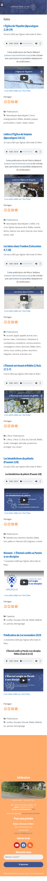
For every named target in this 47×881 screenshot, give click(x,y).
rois (13, 447)
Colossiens (21, 339)
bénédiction (11, 538)
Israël (6, 443)
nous (11, 350)
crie (37, 223)
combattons (9, 343)
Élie (23, 439)
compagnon (9, 346)
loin (5, 541)
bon (35, 335)
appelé (23, 335)
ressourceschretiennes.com (17, 55)
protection (32, 443)
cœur (12, 339)
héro (38, 346)
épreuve (18, 227)
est (27, 439)
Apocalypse (11, 115)
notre (6, 350)
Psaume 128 (21, 541)
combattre (20, 343)
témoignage (19, 623)
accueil (9, 335)
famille (29, 538)
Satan (31, 123)
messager (13, 443)
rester (18, 123)
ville (12, 235)
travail (39, 541)
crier (6, 227)
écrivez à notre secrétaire (31, 813)
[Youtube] (17, 845)
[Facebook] (23, 845)
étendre (21, 538)
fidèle (20, 119)
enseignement (10, 119)
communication (33, 343)
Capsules (10, 616)
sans (23, 231)
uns (29, 354)
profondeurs (9, 123)
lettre (6, 231)
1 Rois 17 (17, 439)
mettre (12, 231)
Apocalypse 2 (23, 115)
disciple (17, 620)
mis (18, 231)
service (16, 354)
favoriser (25, 346)
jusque (34, 119)
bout (32, 115)
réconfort (32, 350)
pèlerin (11, 541)
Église (11, 227)
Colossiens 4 (32, 339)
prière (24, 350)
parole (10, 623)
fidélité (38, 620)
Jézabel (27, 119)
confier (9, 620)
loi (5, 623)
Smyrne (28, 231)
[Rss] (30, 845)
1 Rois (9, 436)
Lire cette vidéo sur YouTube (17, 90)
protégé (7, 447)
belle (32, 223)
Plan (33, 809)
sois (35, 231)
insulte (37, 227)
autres (30, 335)
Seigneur (8, 354)
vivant (19, 447)
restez (25, 123)
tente (40, 231)
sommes (23, 354)
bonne (6, 339)
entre (18, 346)
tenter (6, 235)
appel (16, 335)
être (25, 227)
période (22, 443)
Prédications (12, 111)
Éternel (32, 439)
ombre (18, 350)
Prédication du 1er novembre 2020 (22, 635)
